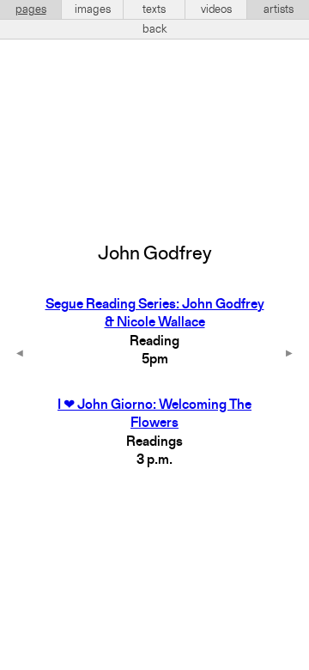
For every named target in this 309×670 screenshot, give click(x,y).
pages (30, 9)
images (93, 9)
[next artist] (289, 355)
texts (154, 9)
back (154, 29)
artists (279, 9)
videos (216, 9)
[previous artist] (19, 355)
